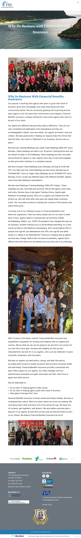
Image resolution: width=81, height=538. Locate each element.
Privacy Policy (47, 505)
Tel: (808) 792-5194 (15, 481)
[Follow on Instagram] (43, 475)
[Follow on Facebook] (47, 475)
